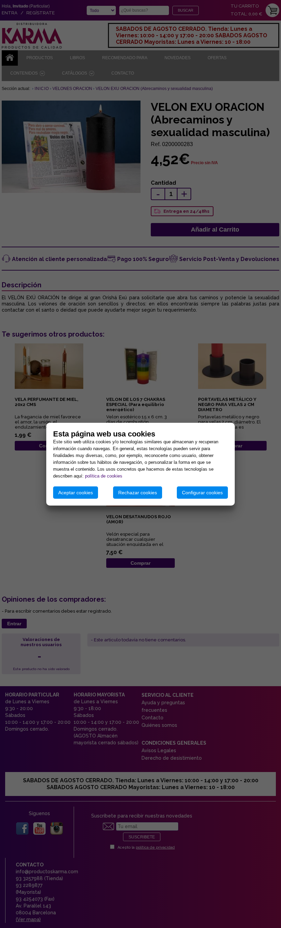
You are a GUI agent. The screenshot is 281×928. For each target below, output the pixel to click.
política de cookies (103, 476)
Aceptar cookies (75, 492)
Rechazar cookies (137, 492)
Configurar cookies (202, 492)
